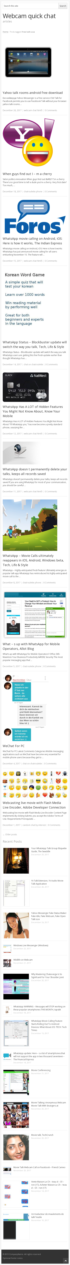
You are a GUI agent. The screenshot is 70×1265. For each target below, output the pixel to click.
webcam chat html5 (33, 110)
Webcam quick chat (29, 16)
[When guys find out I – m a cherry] (35, 143)
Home (5, 31)
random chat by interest (34, 825)
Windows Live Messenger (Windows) (30, 945)
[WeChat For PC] (35, 707)
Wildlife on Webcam (23, 959)
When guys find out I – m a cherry (27, 174)
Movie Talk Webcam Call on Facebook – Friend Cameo (39, 1167)
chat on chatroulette (33, 364)
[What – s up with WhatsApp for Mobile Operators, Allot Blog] (35, 615)
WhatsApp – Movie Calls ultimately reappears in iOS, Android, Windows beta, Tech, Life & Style (33, 560)
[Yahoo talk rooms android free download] (35, 62)
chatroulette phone (33, 191)
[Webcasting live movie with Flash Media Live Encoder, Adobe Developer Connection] (35, 785)
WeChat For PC (13, 746)
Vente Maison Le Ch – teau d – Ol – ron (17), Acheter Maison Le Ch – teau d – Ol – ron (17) (49, 1184)
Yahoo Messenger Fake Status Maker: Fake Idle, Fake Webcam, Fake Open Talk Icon (49, 916)
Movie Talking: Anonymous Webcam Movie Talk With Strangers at (48, 1104)
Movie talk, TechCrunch (42, 1135)
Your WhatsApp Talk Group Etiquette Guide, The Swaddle (49, 850)
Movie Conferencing (40, 1070)
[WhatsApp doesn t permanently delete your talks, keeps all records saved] (35, 453)
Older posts (10, 834)
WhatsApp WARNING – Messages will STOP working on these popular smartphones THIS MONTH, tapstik (39, 1008)
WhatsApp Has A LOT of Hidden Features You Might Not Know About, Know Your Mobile (33, 411)
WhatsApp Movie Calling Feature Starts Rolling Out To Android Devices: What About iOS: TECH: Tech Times (49, 1025)
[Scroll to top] (65, 1260)
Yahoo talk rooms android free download (33, 93)
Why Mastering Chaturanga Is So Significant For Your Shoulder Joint (47, 976)
